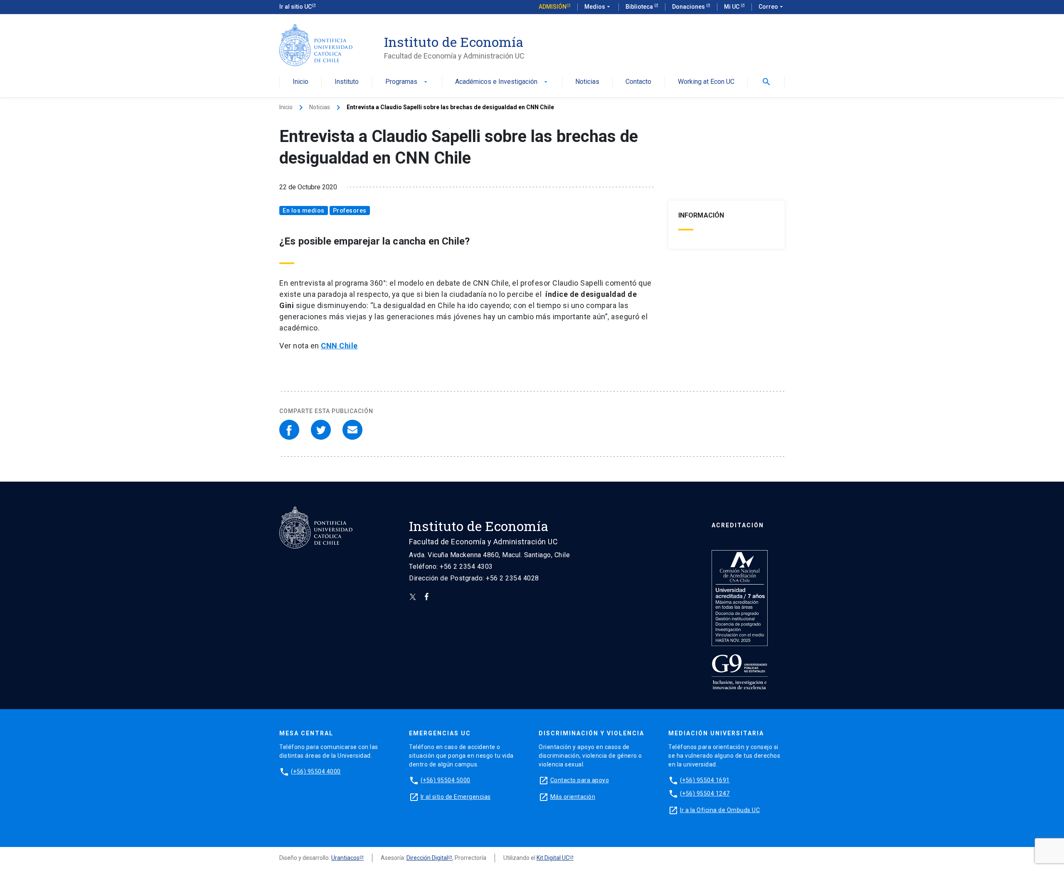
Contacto (638, 82)
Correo (772, 6)
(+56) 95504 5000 (445, 780)
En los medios (304, 210)
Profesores (350, 210)
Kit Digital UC (553, 857)
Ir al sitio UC (295, 6)
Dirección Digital (427, 857)
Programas (407, 82)
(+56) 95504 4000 (316, 771)
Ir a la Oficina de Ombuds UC (720, 810)
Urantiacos (345, 857)
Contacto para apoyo (579, 780)
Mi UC (732, 6)
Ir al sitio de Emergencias (456, 796)
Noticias (587, 82)
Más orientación (573, 796)
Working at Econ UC (706, 82)
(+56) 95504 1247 (705, 793)
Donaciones (689, 6)
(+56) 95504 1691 (705, 780)
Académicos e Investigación (502, 82)
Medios (598, 6)
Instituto (347, 82)
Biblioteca (640, 6)
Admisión (552, 6)
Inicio (300, 82)
